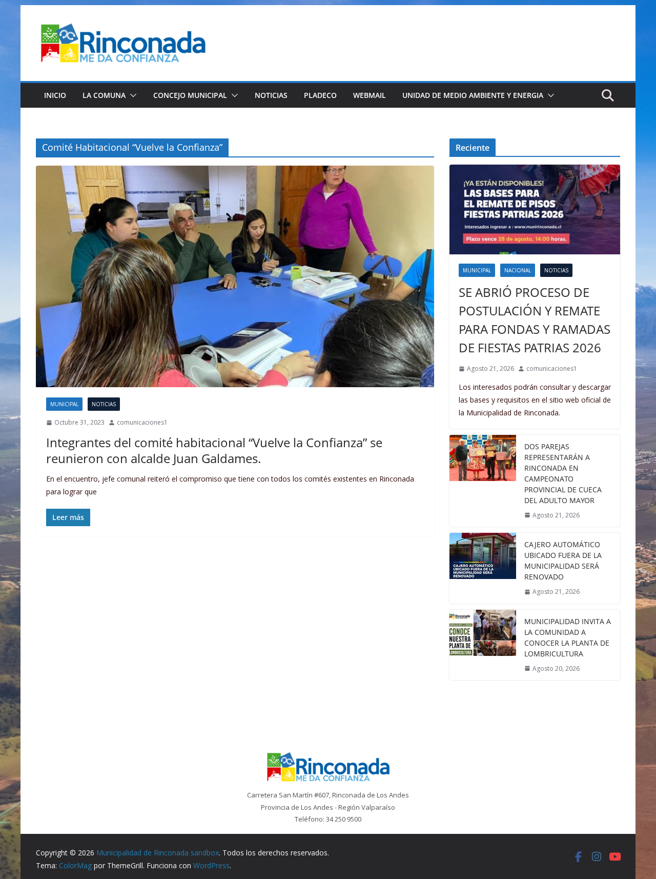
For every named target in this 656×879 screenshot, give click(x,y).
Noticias (271, 95)
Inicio (55, 95)
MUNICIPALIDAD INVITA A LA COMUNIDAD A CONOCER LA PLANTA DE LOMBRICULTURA (567, 637)
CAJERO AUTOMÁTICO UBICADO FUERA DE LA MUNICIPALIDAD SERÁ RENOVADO (563, 561)
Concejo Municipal (190, 95)
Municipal (64, 404)
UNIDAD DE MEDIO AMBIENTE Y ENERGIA (472, 95)
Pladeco (320, 95)
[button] (131, 95)
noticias (104, 404)
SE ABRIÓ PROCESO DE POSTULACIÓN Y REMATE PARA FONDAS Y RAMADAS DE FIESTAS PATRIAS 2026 (534, 320)
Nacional (517, 270)
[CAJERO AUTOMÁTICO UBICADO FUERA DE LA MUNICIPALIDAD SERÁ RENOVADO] (482, 568)
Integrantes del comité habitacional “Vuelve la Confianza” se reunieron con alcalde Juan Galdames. (214, 450)
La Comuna (104, 95)
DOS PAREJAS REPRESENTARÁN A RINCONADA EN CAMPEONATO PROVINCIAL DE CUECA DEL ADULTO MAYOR (563, 473)
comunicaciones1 (142, 422)
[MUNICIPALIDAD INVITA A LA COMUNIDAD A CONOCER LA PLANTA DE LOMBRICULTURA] (482, 645)
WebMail (369, 95)
